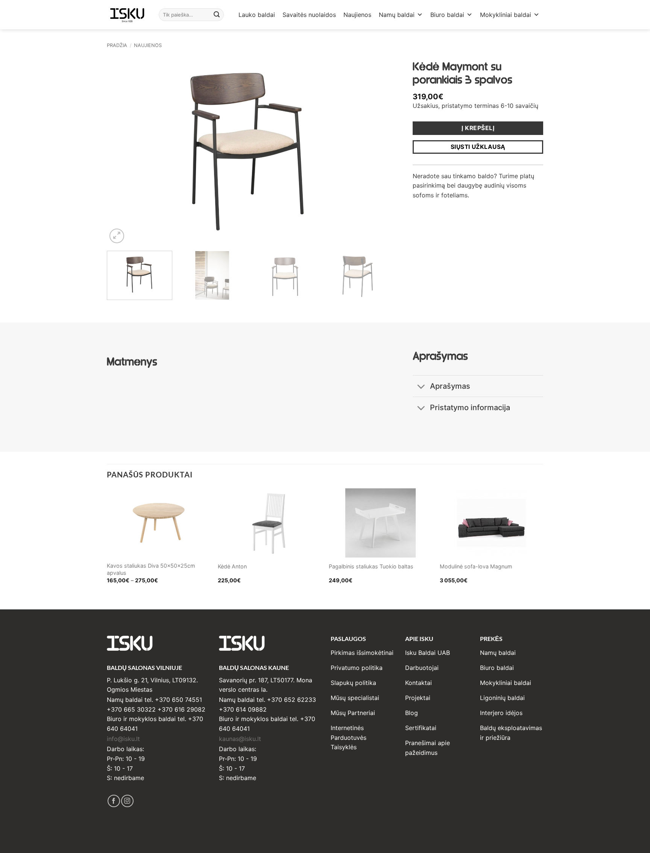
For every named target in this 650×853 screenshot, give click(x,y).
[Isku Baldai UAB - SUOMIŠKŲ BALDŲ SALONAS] (127, 14)
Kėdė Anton (232, 566)
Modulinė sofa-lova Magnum (476, 566)
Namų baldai (397, 14)
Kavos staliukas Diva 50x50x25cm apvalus (151, 569)
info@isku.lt (123, 738)
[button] (116, 236)
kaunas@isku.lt (240, 738)
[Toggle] (421, 387)
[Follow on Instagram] (127, 801)
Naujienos (357, 14)
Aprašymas (450, 386)
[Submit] (217, 14)
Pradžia (117, 45)
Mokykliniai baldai (505, 14)
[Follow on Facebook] (114, 801)
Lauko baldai (256, 14)
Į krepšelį (478, 128)
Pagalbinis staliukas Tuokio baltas (371, 566)
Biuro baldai (447, 14)
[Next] (375, 150)
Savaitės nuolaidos (309, 14)
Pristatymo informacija (470, 407)
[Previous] (122, 150)
